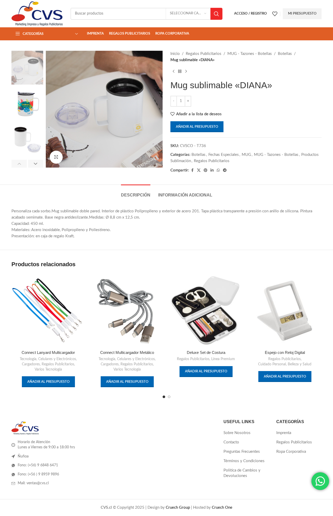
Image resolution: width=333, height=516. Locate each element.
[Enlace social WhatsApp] (218, 170)
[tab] (135, 192)
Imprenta (283, 433)
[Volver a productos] (180, 71)
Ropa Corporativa (291, 452)
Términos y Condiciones (244, 461)
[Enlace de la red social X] (198, 170)
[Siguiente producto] (186, 71)
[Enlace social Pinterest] (205, 170)
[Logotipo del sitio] (37, 13)
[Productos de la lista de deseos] (275, 14)
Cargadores (31, 364)
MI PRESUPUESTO (302, 13)
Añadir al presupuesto (197, 127)
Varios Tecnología (48, 369)
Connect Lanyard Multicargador (48, 352)
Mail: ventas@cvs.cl (33, 483)
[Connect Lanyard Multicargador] (48, 310)
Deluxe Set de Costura (206, 352)
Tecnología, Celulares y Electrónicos (48, 359)
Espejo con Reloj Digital (285, 352)
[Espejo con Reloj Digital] (285, 310)
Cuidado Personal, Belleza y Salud (284, 364)
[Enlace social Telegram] (224, 170)
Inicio (175, 54)
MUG (246, 155)
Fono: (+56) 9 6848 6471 (38, 465)
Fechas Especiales (223, 155)
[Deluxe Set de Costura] (206, 310)
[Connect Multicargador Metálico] (127, 310)
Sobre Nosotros (237, 433)
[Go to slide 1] (164, 397)
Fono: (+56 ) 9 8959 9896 (38, 474)
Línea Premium (223, 359)
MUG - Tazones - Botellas (249, 54)
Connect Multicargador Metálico (127, 352)
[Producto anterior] (173, 71)
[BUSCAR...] (216, 14)
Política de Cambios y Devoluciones (241, 473)
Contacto (231, 442)
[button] (19, 164)
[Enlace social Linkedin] (212, 170)
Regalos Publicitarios (203, 54)
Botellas (285, 54)
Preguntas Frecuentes (241, 452)
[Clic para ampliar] (56, 157)
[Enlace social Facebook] (192, 170)
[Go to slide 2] (169, 397)
